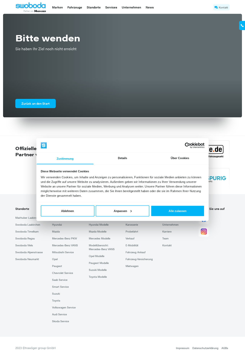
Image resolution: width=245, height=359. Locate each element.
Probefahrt (132, 231)
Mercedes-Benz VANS (65, 245)
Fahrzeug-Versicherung (139, 259)
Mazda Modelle (97, 231)
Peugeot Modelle (99, 263)
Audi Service (59, 314)
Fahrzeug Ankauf (135, 252)
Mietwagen (132, 266)
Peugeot (57, 266)
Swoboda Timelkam (27, 231)
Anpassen (120, 210)
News (150, 7)
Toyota (56, 300)
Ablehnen (67, 210)
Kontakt (223, 7)
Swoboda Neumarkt (27, 259)
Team (165, 238)
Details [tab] (122, 158)
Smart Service (60, 286)
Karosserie (132, 224)
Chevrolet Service (62, 273)
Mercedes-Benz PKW (64, 238)
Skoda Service (60, 321)
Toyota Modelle (98, 276)
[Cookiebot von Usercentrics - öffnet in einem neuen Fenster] (187, 145)
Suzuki (56, 293)
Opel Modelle (96, 256)
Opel (55, 259)
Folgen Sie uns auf (212, 208)
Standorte (22, 208)
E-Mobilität (132, 245)
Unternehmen (170, 224)
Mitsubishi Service (63, 252)
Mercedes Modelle (99, 238)
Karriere (167, 231)
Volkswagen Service (64, 307)
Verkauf (130, 238)
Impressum (182, 348)
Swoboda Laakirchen (27, 224)
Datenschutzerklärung (205, 348)
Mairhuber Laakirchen (28, 217)
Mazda (56, 231)
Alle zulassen (177, 210)
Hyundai (57, 224)
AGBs (224, 348)
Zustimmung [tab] (65, 158)
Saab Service (59, 280)
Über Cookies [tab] (180, 158)
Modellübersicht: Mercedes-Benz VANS (102, 247)
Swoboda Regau (25, 238)
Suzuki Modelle (98, 270)
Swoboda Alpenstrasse (29, 252)
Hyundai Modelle (99, 224)
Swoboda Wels (24, 245)
